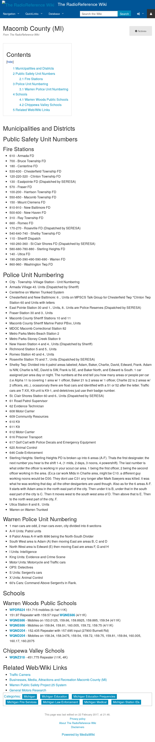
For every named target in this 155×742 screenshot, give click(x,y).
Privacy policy (77, 719)
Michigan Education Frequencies (94, 696)
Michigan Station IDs (126, 702)
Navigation (9, 14)
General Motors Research (27, 690)
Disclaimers (77, 727)
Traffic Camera (19, 674)
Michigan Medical (95, 702)
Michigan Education (54, 696)
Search (124, 14)
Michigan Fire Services (22, 702)
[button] (7, 48)
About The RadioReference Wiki (77, 723)
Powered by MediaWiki (78, 734)
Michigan (29, 696)
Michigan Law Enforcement (60, 702)
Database (54, 14)
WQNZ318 (17, 657)
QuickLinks (32, 14)
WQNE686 (67, 615)
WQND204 (17, 630)
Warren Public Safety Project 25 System (37, 685)
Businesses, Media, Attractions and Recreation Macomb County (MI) (58, 679)
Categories (12, 696)
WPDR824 (17, 609)
